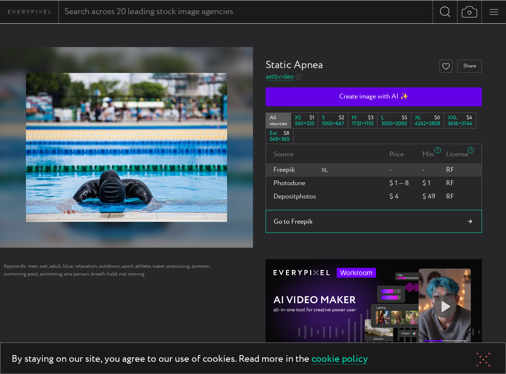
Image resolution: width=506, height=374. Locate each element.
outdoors (109, 266)
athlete (143, 266)
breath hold (104, 274)
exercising (178, 266)
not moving (131, 274)
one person (76, 274)
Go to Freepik (293, 222)
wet (44, 266)
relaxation (86, 266)
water (159, 266)
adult (55, 266)
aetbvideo (280, 76)
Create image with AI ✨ (373, 96)
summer (200, 266)
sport (127, 266)
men (33, 266)
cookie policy (340, 359)
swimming (51, 274)
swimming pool (21, 274)
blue (68, 266)
